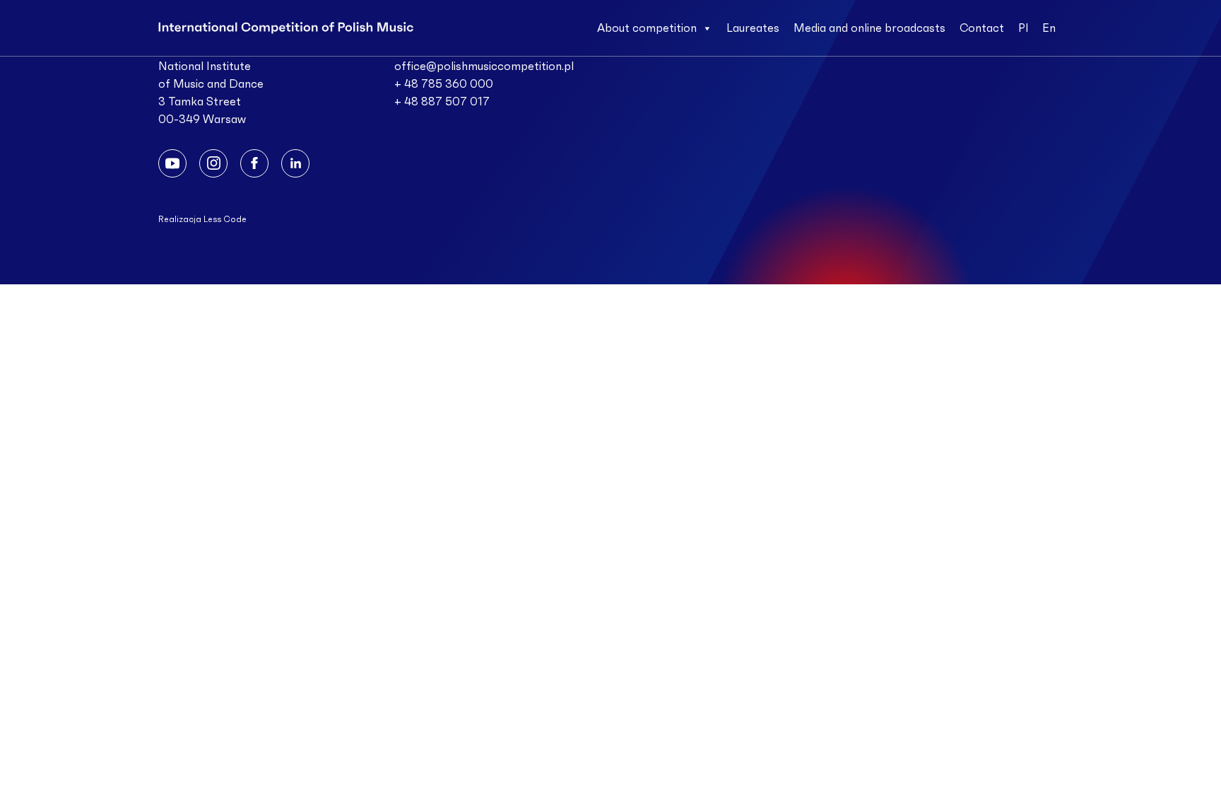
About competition (647, 28)
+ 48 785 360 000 (443, 84)
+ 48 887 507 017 (442, 102)
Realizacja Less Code (202, 219)
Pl (1023, 28)
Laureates (752, 28)
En (1049, 28)
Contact (982, 28)
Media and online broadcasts (869, 28)
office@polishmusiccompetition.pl (484, 66)
